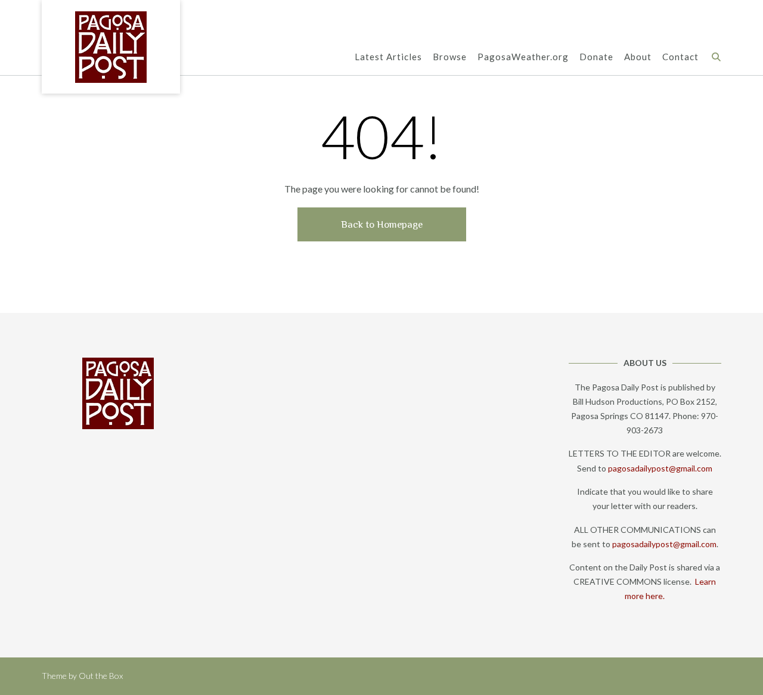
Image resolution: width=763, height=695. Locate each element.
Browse (450, 56)
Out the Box (101, 676)
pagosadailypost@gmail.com (660, 468)
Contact (680, 56)
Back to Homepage (382, 224)
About (638, 56)
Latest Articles (388, 56)
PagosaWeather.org (523, 56)
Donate (596, 56)
